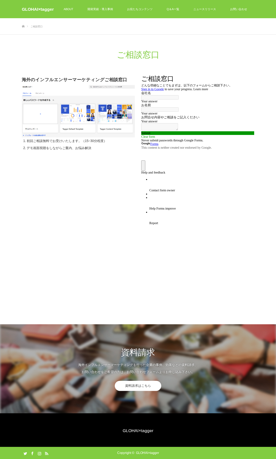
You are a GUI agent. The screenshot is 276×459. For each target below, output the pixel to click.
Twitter (25, 453)
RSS (46, 453)
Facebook (32, 453)
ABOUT (68, 9)
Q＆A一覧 (173, 9)
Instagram (39, 453)
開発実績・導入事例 (100, 9)
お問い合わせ (238, 9)
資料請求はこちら (138, 385)
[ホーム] (23, 19)
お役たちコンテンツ (140, 9)
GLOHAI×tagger (38, 9)
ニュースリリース (204, 9)
